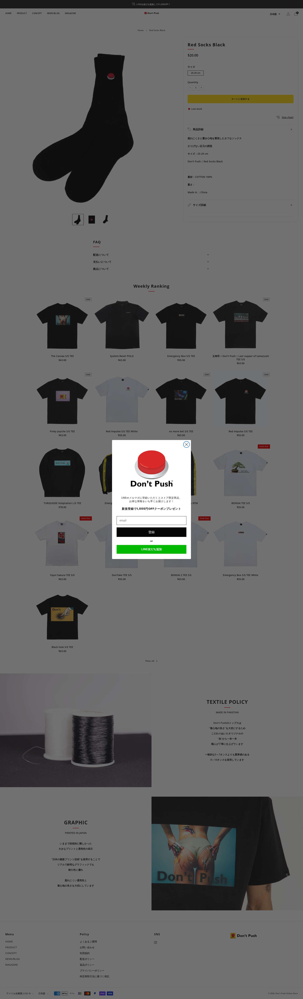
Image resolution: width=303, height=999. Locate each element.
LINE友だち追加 (151, 549)
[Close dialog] (186, 444)
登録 (151, 532)
